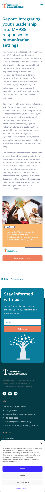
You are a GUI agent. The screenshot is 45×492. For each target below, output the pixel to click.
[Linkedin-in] (10, 393)
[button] (41, 443)
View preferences (22, 482)
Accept (22, 469)
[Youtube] (16, 393)
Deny (22, 475)
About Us (7, 432)
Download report (22, 258)
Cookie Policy (21, 488)
